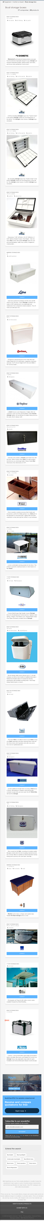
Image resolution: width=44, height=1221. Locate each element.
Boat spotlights (21, 1155)
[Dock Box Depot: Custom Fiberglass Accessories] (22, 604)
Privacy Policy (19, 1135)
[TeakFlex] (22, 503)
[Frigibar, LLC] (22, 403)
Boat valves (32, 1163)
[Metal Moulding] (22, 991)
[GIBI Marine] (22, 842)
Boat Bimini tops (28, 1159)
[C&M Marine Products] (22, 556)
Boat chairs (10, 1163)
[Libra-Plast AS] (22, 291)
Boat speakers (21, 1163)
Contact (22, 297)
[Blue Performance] (22, 947)
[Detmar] (22, 449)
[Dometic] (22, 55)
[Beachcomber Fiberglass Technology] (22, 780)
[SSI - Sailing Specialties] (22, 666)
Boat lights (10, 1155)
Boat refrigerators (12, 1167)
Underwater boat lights (13, 1159)
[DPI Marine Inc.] (22, 110)
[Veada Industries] (22, 730)
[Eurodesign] (22, 904)
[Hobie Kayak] (22, 1047)
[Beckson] (22, 351)
